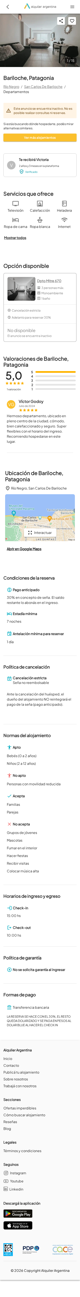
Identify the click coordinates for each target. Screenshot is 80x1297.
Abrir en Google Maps (24, 548)
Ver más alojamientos (40, 137)
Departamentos (16, 91)
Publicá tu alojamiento (21, 1072)
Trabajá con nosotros (19, 1086)
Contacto (11, 1065)
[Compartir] (61, 21)
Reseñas (10, 1121)
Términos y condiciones (22, 1150)
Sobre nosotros (15, 1079)
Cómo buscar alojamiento (24, 1115)
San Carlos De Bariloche (43, 86)
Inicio (7, 1058)
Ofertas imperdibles (19, 1108)
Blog (7, 1128)
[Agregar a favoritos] (72, 21)
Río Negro (11, 86)
